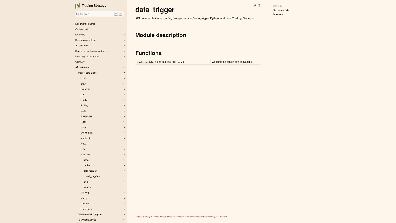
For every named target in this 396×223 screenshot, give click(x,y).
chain (83, 83)
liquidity (84, 105)
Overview (80, 34)
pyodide (87, 187)
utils (83, 149)
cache (87, 165)
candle (84, 100)
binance (85, 203)
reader (84, 127)
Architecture (81, 45)
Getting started (82, 29)
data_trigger (90, 171)
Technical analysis (87, 220)
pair (82, 94)
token (83, 121)
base (86, 160)
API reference (82, 67)
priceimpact (87, 132)
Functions (278, 14)
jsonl (86, 181)
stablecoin (86, 138)
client (83, 78)
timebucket (86, 116)
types (83, 143)
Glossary (80, 62)
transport (85, 154)
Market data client (87, 72)
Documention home (85, 23)
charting (85, 192)
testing (84, 198)
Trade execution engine (89, 214)
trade (83, 111)
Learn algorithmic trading (87, 56)
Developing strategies (86, 40)
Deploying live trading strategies (91, 51)
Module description (281, 10)
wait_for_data (93, 176)
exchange (86, 89)
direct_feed (86, 209)
